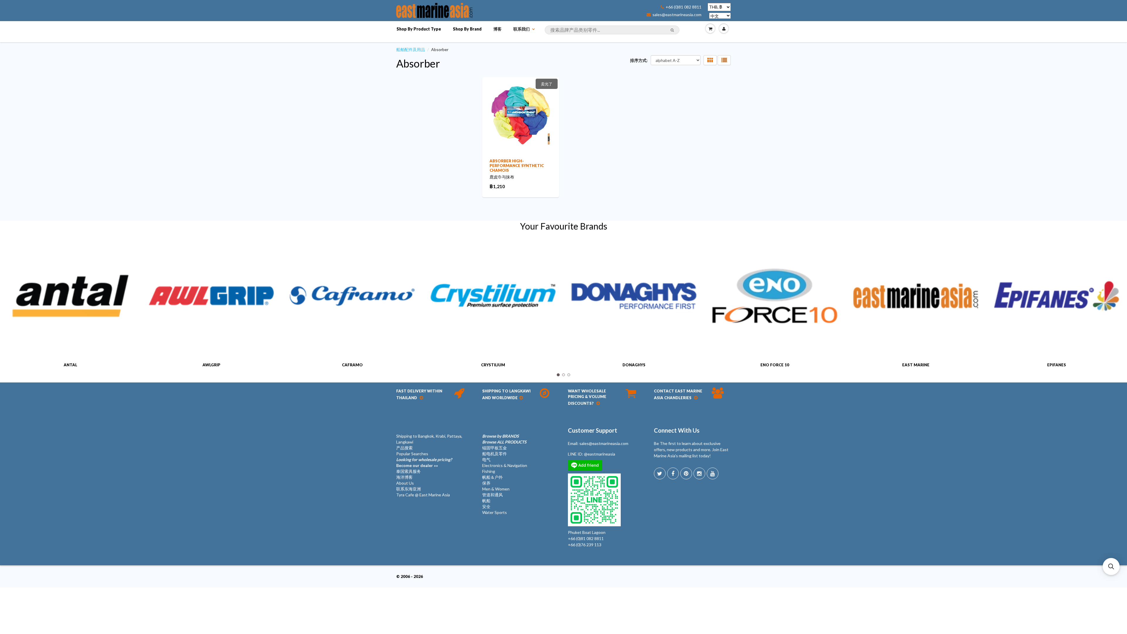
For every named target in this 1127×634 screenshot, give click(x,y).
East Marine (915, 364)
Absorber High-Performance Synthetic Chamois (517, 165)
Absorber (418, 63)
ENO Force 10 (774, 364)
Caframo (352, 364)
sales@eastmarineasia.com (676, 14)
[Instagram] (699, 473)
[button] (1111, 566)
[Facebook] (673, 473)
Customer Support (592, 430)
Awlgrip (211, 364)
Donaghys (633, 364)
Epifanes (1056, 364)
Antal (70, 364)
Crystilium (493, 364)
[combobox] (612, 30)
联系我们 (521, 28)
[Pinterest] (686, 473)
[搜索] (672, 30)
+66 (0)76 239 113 (584, 544)
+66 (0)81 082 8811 (683, 7)
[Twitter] (660, 473)
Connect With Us (676, 430)
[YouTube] (712, 473)
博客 (497, 28)
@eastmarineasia (599, 453)
